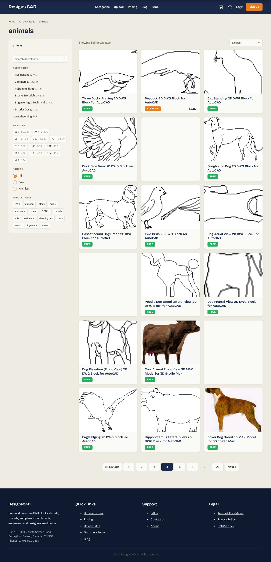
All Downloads (27, 21)
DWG (22, 131)
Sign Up (254, 6)
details (58, 211)
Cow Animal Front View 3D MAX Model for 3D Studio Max (169, 371)
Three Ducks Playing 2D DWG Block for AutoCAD (104, 100)
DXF (36, 153)
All (20, 175)
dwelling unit (46, 218)
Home (11, 21)
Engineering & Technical (30, 102)
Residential (22, 75)
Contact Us (158, 519)
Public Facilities (24, 89)
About (155, 526)
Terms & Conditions (230, 513)
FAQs (154, 513)
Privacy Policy (227, 519)
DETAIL (46, 211)
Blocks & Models (25, 95)
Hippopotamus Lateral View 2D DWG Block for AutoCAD (168, 439)
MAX (41, 131)
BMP (52, 146)
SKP (21, 138)
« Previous (112, 467)
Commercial (22, 82)
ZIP (20, 146)
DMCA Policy (226, 526)
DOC (36, 146)
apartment (20, 211)
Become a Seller (94, 532)
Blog (87, 539)
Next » (232, 467)
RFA (52, 153)
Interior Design (24, 109)
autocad (29, 203)
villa (17, 218)
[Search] (230, 6)
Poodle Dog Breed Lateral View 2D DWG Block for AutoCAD (170, 304)
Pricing (88, 519)
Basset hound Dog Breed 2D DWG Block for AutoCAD (107, 236)
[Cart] (220, 6)
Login (239, 7)
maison (18, 225)
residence (29, 218)
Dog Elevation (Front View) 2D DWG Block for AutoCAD (104, 371)
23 (218, 467)
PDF (58, 138)
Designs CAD (22, 7)
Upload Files (92, 526)
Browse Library (94, 513)
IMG (20, 153)
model (53, 203)
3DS (39, 138)
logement (32, 225)
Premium (24, 188)
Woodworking (23, 116)
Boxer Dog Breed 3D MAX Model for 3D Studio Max (231, 439)
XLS (20, 160)
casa (60, 218)
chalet (45, 225)
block (42, 203)
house (34, 211)
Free (21, 182)
